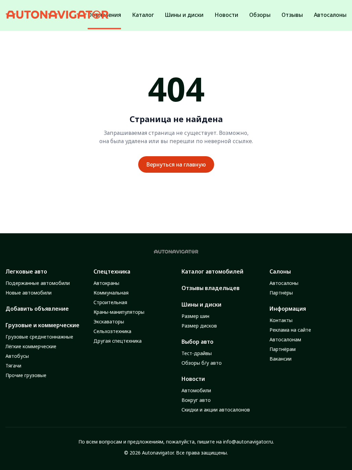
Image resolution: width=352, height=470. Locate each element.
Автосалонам (285, 339)
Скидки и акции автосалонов (216, 409)
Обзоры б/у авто (202, 363)
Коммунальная (111, 292)
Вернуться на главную (176, 164)
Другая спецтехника (118, 341)
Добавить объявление (37, 308)
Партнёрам (283, 349)
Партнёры (281, 292)
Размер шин (195, 316)
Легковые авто (26, 271)
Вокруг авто (196, 400)
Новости (193, 379)
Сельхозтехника (112, 331)
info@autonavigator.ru (248, 441)
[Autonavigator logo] (57, 14)
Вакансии (281, 358)
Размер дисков (199, 325)
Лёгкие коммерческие (31, 346)
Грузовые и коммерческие (42, 325)
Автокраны (106, 283)
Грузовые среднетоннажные (39, 336)
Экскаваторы (109, 321)
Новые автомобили (29, 292)
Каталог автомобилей (212, 271)
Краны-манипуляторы (119, 312)
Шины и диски (201, 304)
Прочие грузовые (26, 375)
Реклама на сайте (290, 330)
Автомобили (196, 390)
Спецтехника (112, 271)
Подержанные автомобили (38, 283)
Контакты (281, 320)
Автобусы (17, 356)
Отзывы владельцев (211, 288)
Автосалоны (284, 283)
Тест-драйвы (197, 353)
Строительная (110, 302)
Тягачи (13, 365)
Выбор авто (197, 341)
